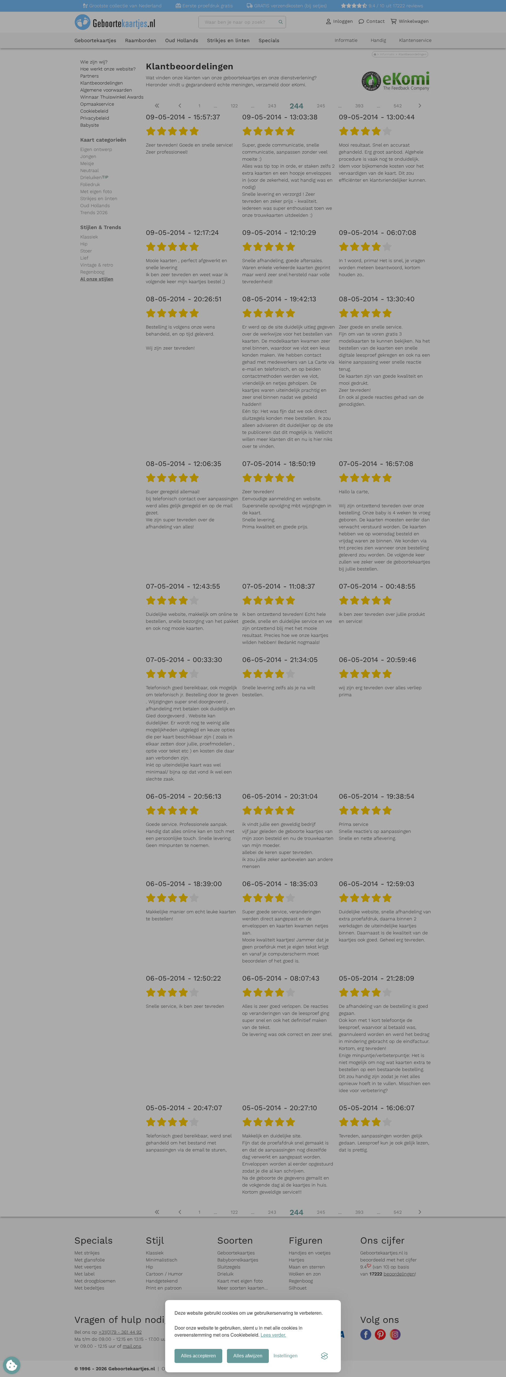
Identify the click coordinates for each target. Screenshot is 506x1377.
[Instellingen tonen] (11, 1365)
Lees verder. (273, 1334)
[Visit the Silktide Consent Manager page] (324, 1356)
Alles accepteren (198, 1355)
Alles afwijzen (247, 1355)
